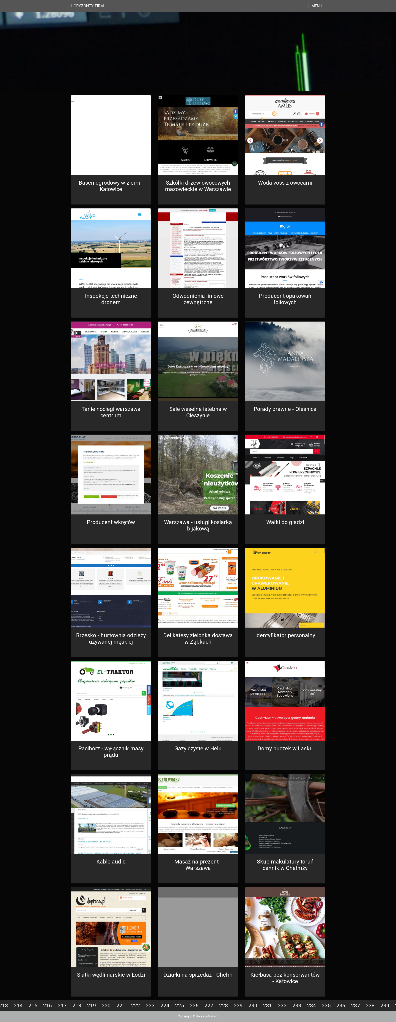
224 (164, 1005)
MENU (316, 6)
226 (194, 1005)
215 (32, 1005)
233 (296, 1005)
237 (355, 1005)
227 (208, 1005)
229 (238, 1005)
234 (311, 1005)
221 (120, 1005)
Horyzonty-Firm (87, 6)
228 (223, 1005)
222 (135, 1005)
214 (18, 1005)
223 (150, 1005)
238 (370, 1005)
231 (267, 1005)
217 (62, 1005)
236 (340, 1005)
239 (384, 1005)
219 (91, 1005)
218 (76, 1005)
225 (179, 1005)
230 (252, 1005)
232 (282, 1005)
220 (106, 1005)
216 (47, 1005)
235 (326, 1005)
